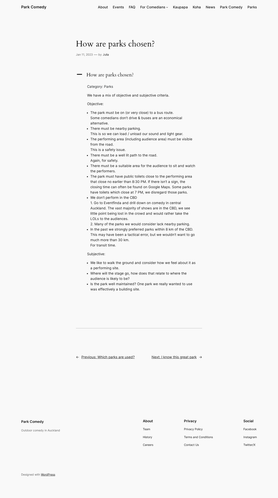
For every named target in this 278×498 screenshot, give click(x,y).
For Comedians (152, 7)
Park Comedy (33, 6)
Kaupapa (180, 7)
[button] (139, 75)
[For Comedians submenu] (167, 7)
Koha (197, 7)
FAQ (132, 7)
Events (118, 7)
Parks (252, 7)
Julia (106, 54)
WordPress (48, 474)
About (103, 7)
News (210, 7)
